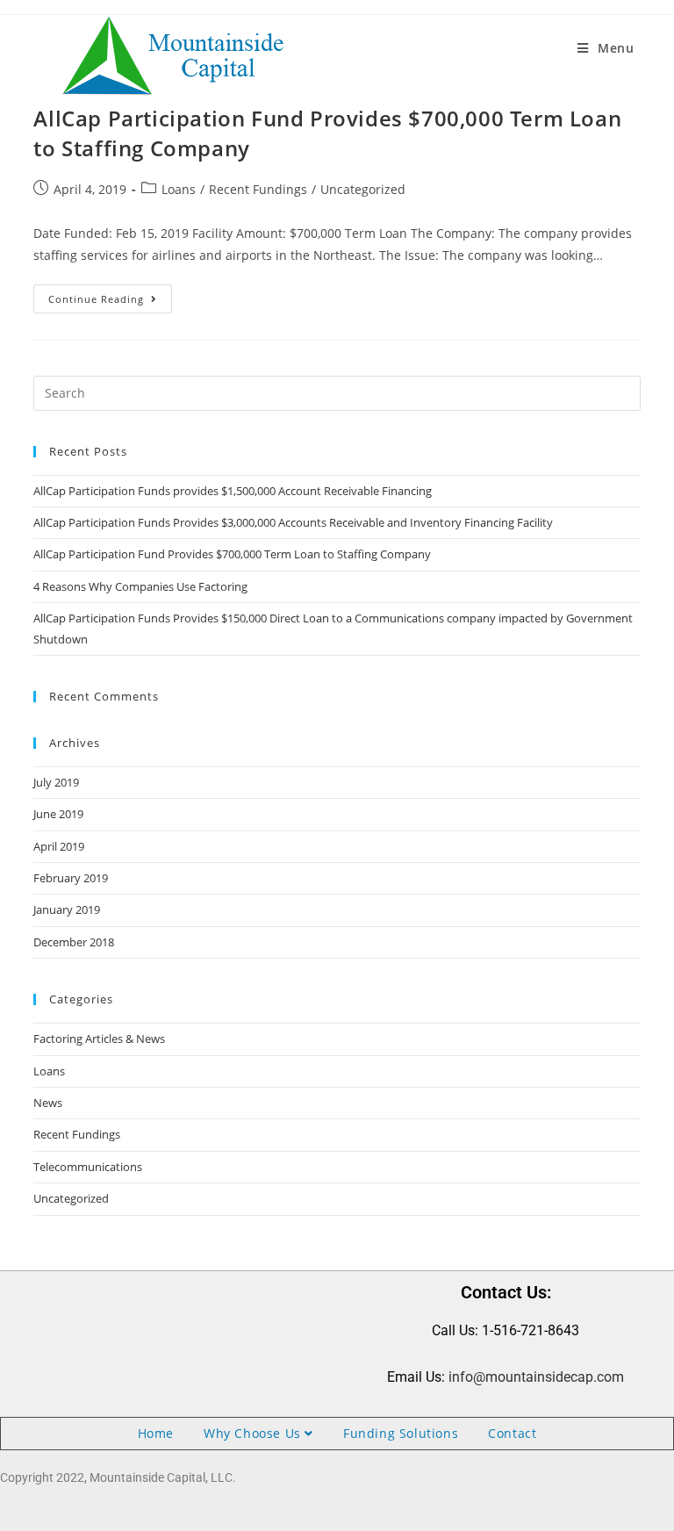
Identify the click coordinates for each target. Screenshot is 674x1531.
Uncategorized (362, 189)
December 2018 (73, 942)
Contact (512, 1433)
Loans (178, 189)
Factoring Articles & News (99, 1038)
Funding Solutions (400, 1433)
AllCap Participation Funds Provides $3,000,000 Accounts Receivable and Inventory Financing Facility (293, 522)
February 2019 (70, 878)
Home (156, 1433)
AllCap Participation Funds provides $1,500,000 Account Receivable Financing (232, 491)
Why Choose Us (254, 1433)
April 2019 (58, 846)
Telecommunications (87, 1167)
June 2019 (58, 814)
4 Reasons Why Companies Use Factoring (140, 586)
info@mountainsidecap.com (536, 1377)
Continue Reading (110, 294)
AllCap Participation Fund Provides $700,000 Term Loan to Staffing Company (232, 554)
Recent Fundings (258, 189)
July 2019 (56, 782)
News (47, 1103)
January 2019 (66, 909)
